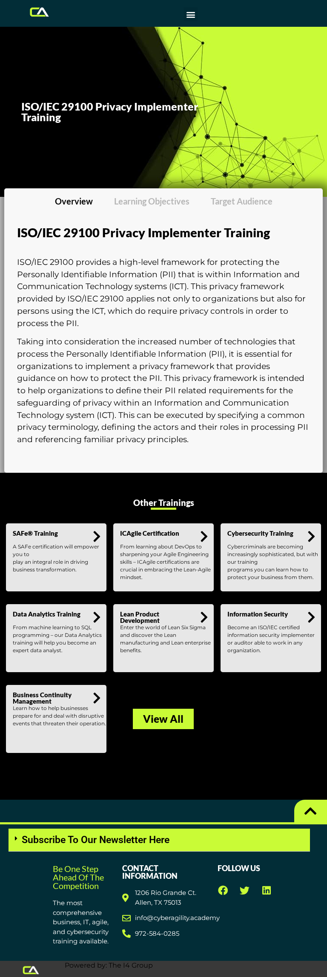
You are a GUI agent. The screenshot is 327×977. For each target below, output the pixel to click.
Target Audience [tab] (241, 201)
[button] (191, 14)
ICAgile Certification (149, 533)
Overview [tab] (74, 201)
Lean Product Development (140, 617)
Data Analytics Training (46, 614)
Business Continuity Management (42, 698)
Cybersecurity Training (260, 533)
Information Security (257, 614)
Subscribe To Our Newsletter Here (95, 840)
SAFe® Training (35, 533)
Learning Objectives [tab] (151, 201)
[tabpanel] (163, 339)
